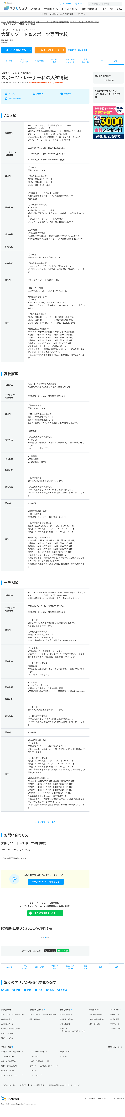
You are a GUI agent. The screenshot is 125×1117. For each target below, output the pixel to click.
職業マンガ (73, 1030)
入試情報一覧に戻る (46, 822)
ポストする (51, 951)
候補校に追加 (75, 50)
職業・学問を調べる (90, 9)
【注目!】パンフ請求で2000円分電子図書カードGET (61, 14)
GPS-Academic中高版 (37, 1052)
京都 (18, 990)
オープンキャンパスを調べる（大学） (13, 1014)
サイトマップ (75, 1085)
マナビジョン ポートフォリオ (11, 1075)
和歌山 (64, 990)
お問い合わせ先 (15, 98)
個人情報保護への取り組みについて (98, 1098)
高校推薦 (39, 94)
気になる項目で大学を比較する (11, 1029)
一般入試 (67, 94)
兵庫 (40, 990)
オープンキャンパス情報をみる (45, 882)
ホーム (3, 22)
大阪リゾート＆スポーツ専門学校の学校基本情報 (52, 22)
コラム (119, 9)
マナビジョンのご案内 (8, 1085)
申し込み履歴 (114, 1019)
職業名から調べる (66, 1014)
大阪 (29, 990)
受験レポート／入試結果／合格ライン (42, 1066)
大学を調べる (35, 9)
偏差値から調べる (7, 1019)
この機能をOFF (108, 80)
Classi (32, 1071)
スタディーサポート (7, 1056)
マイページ (114, 1010)
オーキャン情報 (16, 50)
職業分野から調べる (66, 1019)
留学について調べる (7, 1033)
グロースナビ (34, 1075)
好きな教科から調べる (96, 1019)
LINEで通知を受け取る (45, 913)
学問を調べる (94, 1010)
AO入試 (12, 94)
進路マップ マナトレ (66, 1052)
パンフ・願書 (49, 50)
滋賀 (7, 990)
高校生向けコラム (7, 1038)
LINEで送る (64, 951)
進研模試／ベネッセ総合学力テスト (13, 1052)
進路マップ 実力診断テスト (10, 1066)
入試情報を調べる (7, 1024)
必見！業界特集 (34, 1019)
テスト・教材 (108, 9)
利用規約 (23, 1085)
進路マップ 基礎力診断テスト (11, 1061)
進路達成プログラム (7, 1071)
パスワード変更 (115, 1029)
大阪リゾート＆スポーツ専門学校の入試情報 (84, 22)
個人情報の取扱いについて (57, 1085)
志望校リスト (114, 1014)
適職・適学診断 (65, 1024)
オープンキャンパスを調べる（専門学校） (43, 1014)
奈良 (52, 990)
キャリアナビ (34, 1056)
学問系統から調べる (96, 1014)
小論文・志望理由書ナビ (38, 1061)
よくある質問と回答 (37, 1085)
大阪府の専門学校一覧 (27, 22)
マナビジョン (15, 8)
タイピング (63, 1056)
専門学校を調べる (51, 9)
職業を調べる (65, 1010)
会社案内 (120, 1098)
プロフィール (114, 1024)
